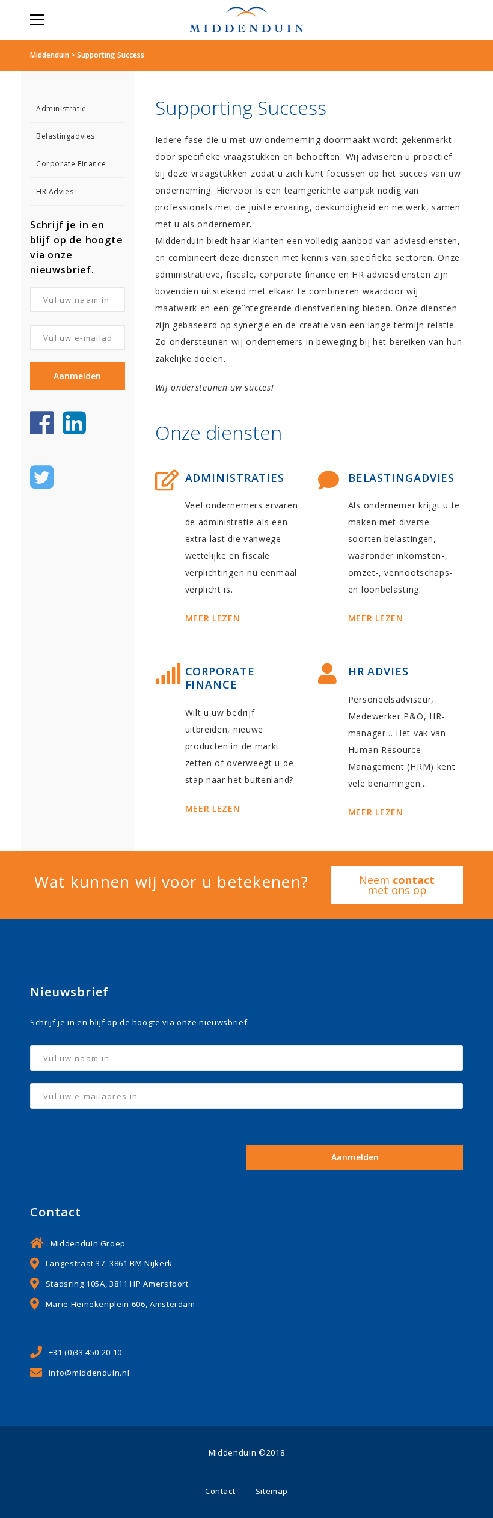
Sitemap (272, 1491)
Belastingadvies (65, 136)
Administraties (235, 478)
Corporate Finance (71, 164)
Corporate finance (220, 677)
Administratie (61, 108)
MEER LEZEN (212, 618)
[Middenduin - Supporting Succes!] (246, 19)
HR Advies (54, 191)
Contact (220, 1491)
